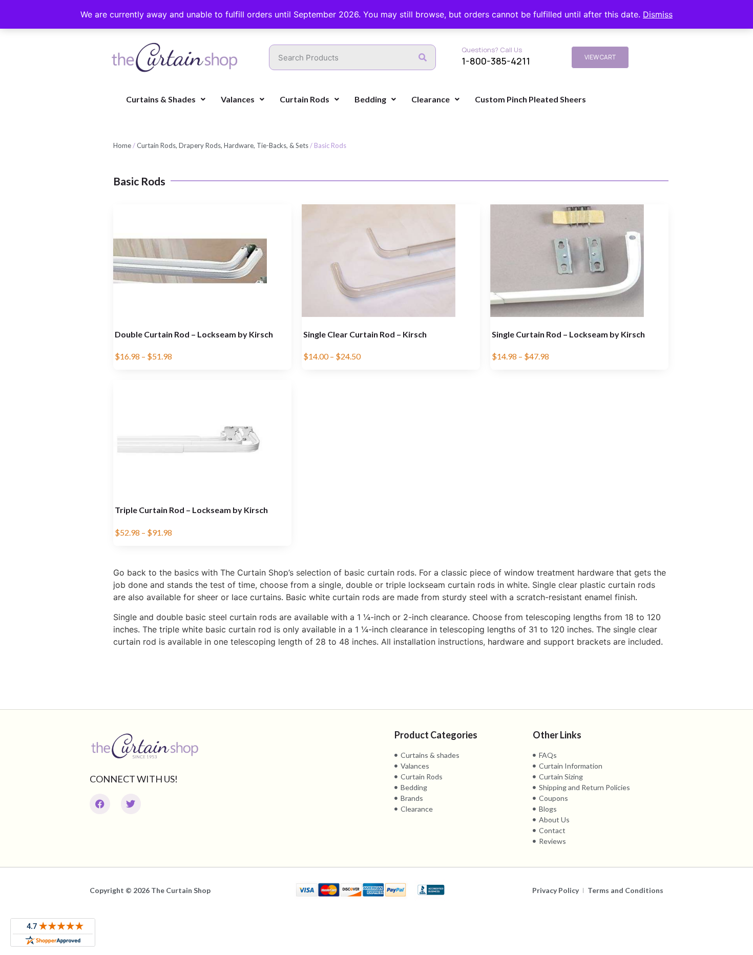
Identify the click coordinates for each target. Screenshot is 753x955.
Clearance (430, 99)
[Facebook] (100, 804)
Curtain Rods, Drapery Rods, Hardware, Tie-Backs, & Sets (222, 145)
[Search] (422, 57)
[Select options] (281, 222)
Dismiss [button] (658, 14)
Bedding (370, 99)
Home (122, 145)
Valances (238, 99)
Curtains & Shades (161, 99)
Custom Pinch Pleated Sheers (530, 99)
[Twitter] (131, 804)
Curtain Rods (304, 99)
